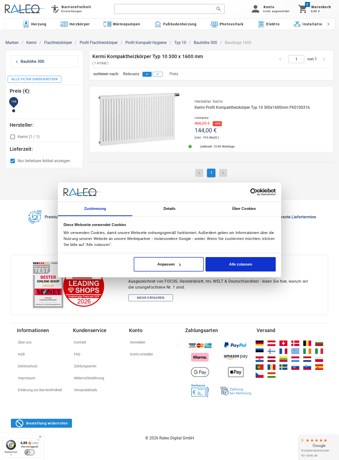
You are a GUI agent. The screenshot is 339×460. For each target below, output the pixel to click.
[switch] (29, 452)
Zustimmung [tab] (95, 208)
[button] (270, 8)
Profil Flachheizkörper (99, 42)
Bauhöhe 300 (205, 42)
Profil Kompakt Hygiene (146, 42)
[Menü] (38, 441)
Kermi (31, 42)
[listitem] (42, 342)
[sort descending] (147, 74)
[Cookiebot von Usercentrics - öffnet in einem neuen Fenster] (254, 192)
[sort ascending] (158, 74)
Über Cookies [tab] (244, 208)
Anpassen (166, 264)
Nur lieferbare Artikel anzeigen (44, 160)
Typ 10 (180, 42)
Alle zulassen (240, 264)
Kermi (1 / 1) (29, 136)
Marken (12, 42)
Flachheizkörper (58, 42)
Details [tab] (170, 208)
